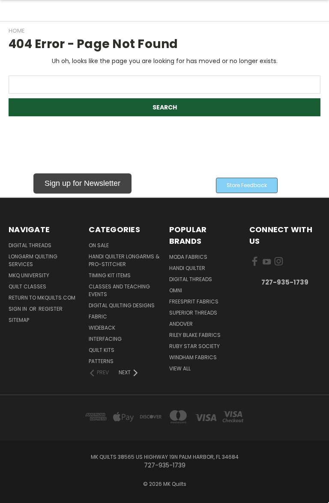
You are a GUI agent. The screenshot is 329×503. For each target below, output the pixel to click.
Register (51, 308)
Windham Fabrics (193, 357)
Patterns (101, 361)
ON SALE (99, 245)
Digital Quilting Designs (122, 305)
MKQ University (29, 275)
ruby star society (194, 346)
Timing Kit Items (110, 275)
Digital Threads (30, 245)
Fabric (98, 316)
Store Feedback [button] (247, 185)
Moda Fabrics (188, 257)
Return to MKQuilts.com (42, 297)
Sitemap (19, 320)
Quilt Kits (101, 350)
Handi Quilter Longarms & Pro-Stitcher (124, 260)
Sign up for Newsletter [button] (82, 183)
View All (180, 368)
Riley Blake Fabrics (195, 335)
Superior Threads (193, 312)
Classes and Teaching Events (119, 290)
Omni (175, 290)
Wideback (102, 327)
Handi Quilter (187, 268)
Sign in (18, 308)
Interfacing (105, 338)
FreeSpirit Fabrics (193, 301)
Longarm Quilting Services (33, 260)
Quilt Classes (27, 286)
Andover (181, 323)
